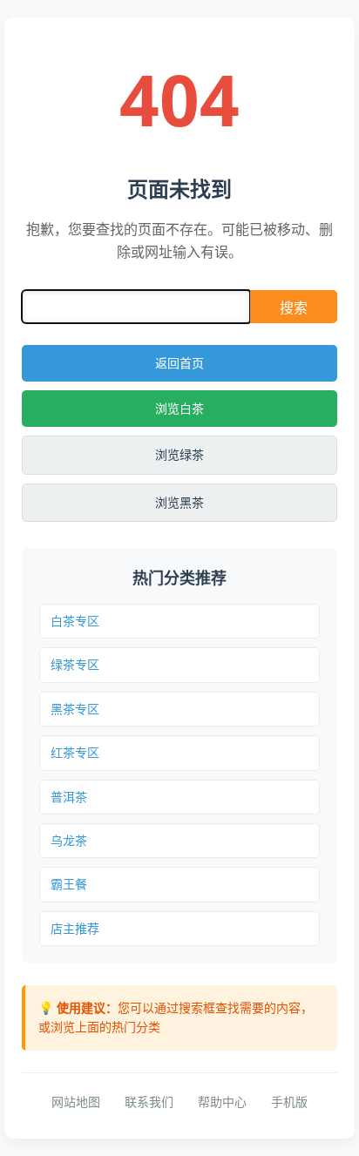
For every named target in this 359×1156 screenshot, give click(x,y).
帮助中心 (222, 1101)
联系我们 (149, 1101)
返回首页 (179, 363)
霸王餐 (69, 883)
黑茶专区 (75, 708)
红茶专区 (75, 752)
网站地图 (75, 1101)
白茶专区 (75, 620)
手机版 (289, 1101)
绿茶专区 (75, 664)
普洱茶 (69, 796)
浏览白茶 (179, 408)
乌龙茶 (69, 840)
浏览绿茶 (179, 454)
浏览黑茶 (179, 502)
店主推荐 (75, 928)
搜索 (294, 307)
